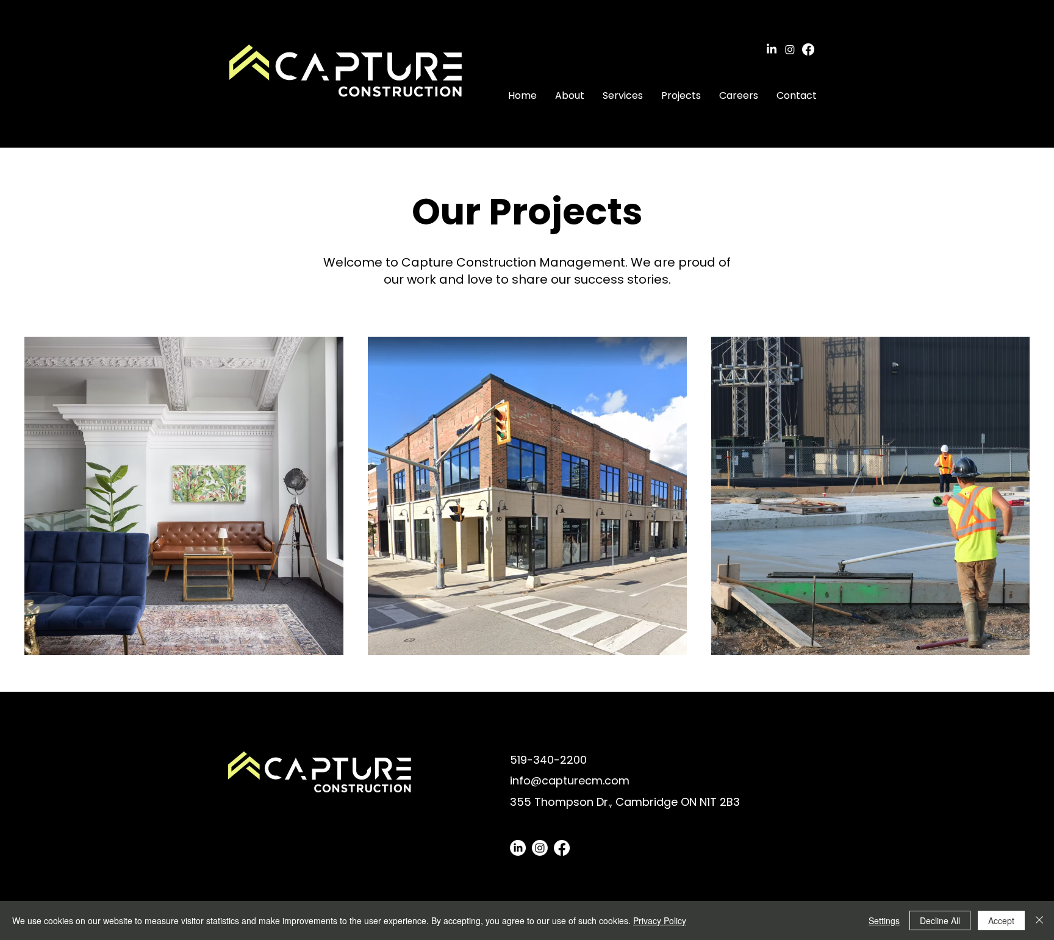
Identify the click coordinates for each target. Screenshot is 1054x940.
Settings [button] (884, 920)
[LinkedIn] (771, 49)
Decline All (940, 920)
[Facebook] (808, 49)
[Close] (1039, 920)
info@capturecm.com (569, 780)
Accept (1001, 920)
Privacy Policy (659, 920)
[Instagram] (790, 49)
